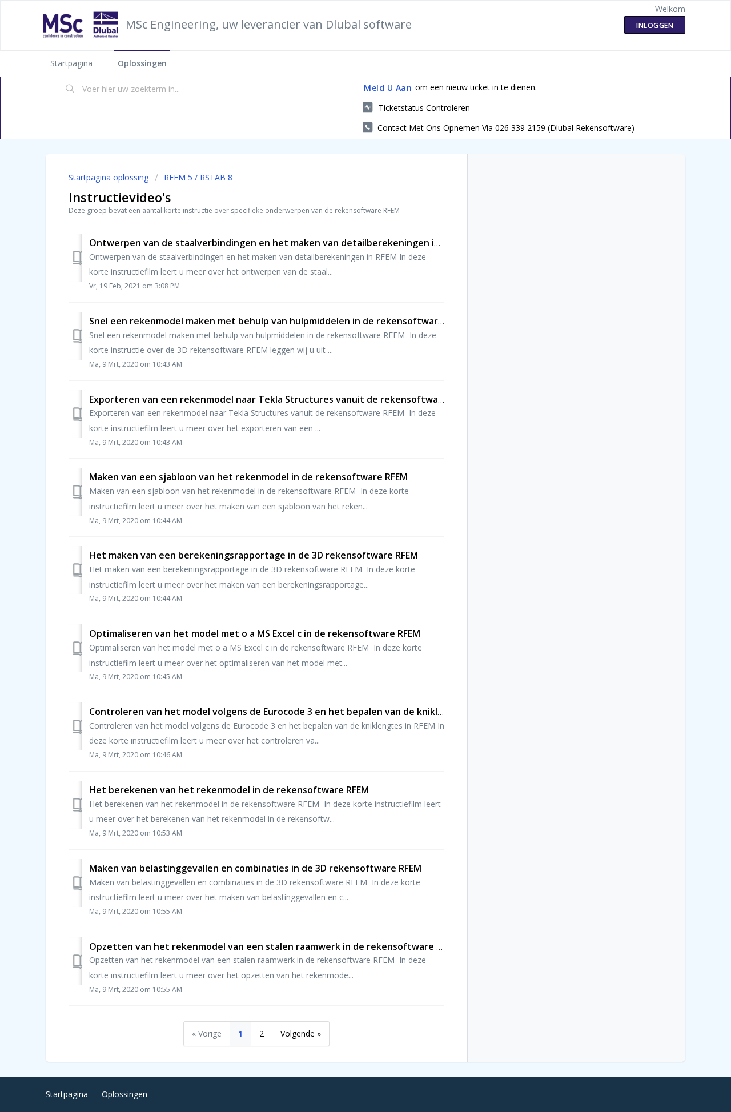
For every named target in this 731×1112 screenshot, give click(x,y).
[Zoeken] (70, 89)
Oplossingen (142, 63)
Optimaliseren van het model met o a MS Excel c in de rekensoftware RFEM (254, 633)
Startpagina (71, 63)
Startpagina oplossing (110, 177)
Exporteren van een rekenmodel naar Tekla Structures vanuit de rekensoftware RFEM (281, 399)
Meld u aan (388, 87)
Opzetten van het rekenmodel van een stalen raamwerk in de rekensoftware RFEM (274, 946)
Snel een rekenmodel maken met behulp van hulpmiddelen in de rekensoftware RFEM (279, 321)
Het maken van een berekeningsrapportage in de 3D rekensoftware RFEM (253, 555)
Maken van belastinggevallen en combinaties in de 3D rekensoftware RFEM (255, 868)
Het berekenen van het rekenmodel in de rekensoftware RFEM (229, 790)
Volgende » (300, 1033)
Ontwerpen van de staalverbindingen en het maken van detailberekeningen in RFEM (277, 242)
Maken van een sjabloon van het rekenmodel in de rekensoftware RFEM (248, 477)
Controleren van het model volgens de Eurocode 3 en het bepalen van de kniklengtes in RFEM (297, 711)
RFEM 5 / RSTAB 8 (198, 177)
